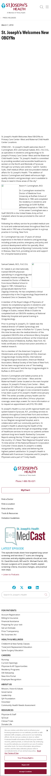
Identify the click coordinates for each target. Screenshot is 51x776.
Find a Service (7, 508)
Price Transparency (10, 631)
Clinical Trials (7, 721)
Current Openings (9, 663)
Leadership (6, 695)
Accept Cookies (25, 771)
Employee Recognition (11, 679)
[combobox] (25, 594)
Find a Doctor (7, 499)
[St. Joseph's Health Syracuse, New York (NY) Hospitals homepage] (14, 13)
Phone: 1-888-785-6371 (25, 481)
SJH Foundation (8, 698)
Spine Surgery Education (12, 650)
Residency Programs (10, 669)
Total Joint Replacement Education (16, 647)
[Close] (47, 730)
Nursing (5, 659)
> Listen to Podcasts (10, 574)
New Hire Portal (8, 676)
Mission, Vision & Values (12, 688)
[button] (48, 6)
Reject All (25, 765)
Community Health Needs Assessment (18, 705)
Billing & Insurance (9, 618)
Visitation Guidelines (10, 518)
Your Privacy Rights (25, 758)
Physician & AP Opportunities (14, 666)
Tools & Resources (9, 513)
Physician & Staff (8, 714)
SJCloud (4, 717)
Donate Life (6, 724)
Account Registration (10, 614)
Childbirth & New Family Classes (15, 643)
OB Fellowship (7, 673)
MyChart (25, 490)
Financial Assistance (10, 621)
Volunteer (5, 702)
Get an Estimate (8, 628)
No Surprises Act (8, 634)
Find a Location (8, 504)
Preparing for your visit (11, 624)
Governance (6, 692)
